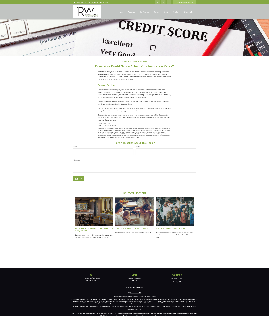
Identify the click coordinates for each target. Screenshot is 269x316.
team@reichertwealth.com (99, 2)
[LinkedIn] (163, 2)
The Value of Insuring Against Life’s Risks (133, 228)
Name (75, 146)
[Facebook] (169, 2)
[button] (121, 11)
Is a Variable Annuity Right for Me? (171, 228)
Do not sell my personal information (186, 306)
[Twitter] (157, 2)
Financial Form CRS (135, 292)
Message (76, 160)
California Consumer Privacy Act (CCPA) (127, 306)
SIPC (130, 313)
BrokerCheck (151, 296)
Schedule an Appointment (184, 2)
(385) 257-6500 (81, 2)
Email (138, 146)
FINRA (125, 313)
